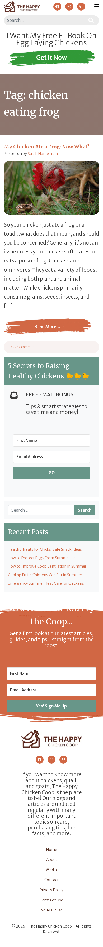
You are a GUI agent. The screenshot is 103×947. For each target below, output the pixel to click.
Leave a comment (22, 347)
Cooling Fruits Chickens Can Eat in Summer (45, 575)
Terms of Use (51, 900)
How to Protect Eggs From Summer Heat (43, 557)
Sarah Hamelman (43, 153)
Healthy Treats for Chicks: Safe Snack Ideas (45, 549)
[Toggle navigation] (96, 6)
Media (51, 869)
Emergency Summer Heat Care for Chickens (46, 583)
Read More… (44, 330)
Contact (51, 879)
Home (51, 849)
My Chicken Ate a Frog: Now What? (47, 147)
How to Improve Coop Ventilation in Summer (47, 566)
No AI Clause (52, 910)
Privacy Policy (51, 889)
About (51, 859)
